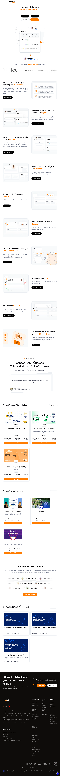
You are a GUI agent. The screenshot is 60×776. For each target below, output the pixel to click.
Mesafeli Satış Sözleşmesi (53, 720)
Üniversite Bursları (36, 749)
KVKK (51, 712)
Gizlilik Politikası (53, 717)
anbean (51, 709)
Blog (33, 737)
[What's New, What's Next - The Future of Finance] (44, 417)
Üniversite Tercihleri (34, 746)
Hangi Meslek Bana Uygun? (35, 734)
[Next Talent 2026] (13, 534)
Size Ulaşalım (44, 704)
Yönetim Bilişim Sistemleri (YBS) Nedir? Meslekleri (14, 725)
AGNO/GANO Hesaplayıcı (35, 710)
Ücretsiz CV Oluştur (34, 702)
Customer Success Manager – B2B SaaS (12, 740)
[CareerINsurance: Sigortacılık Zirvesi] (16, 417)
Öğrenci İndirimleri (36, 751)
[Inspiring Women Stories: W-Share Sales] (16, 455)
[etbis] (55, 764)
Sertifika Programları (34, 727)
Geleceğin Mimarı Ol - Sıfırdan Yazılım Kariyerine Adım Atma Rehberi (16, 716)
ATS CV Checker (35, 716)
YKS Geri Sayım (35, 722)
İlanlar (34, 16)
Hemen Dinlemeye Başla (30, 594)
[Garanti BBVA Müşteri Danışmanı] (13, 502)
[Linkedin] (6, 706)
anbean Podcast (35, 739)
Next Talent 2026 (6, 736)
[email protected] (36, 29)
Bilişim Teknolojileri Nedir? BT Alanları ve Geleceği (14, 722)
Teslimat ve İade (53, 723)
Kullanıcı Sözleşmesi (52, 715)
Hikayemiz (52, 702)
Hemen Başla (34, 19)
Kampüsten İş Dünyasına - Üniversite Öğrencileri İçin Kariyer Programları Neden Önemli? (16, 720)
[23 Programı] (41, 502)
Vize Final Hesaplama (34, 713)
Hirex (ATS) (43, 710)
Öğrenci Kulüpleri (35, 741)
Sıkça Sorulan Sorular (53, 707)
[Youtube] (9, 706)
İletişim (51, 704)
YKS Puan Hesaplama (34, 719)
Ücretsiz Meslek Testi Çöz (35, 706)
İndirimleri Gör (36, 344)
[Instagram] (4, 706)
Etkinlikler (25, 16)
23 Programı (5, 734)
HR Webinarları (44, 713)
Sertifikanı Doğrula (34, 754)
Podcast (44, 707)
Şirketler (33, 731)
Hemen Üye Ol (41, 685)
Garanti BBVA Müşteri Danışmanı (10, 732)
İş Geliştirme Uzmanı (7, 738)
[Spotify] (12, 706)
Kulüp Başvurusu (35, 744)
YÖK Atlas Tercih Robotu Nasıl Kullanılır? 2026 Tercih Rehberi (16, 713)
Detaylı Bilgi (13, 523)
